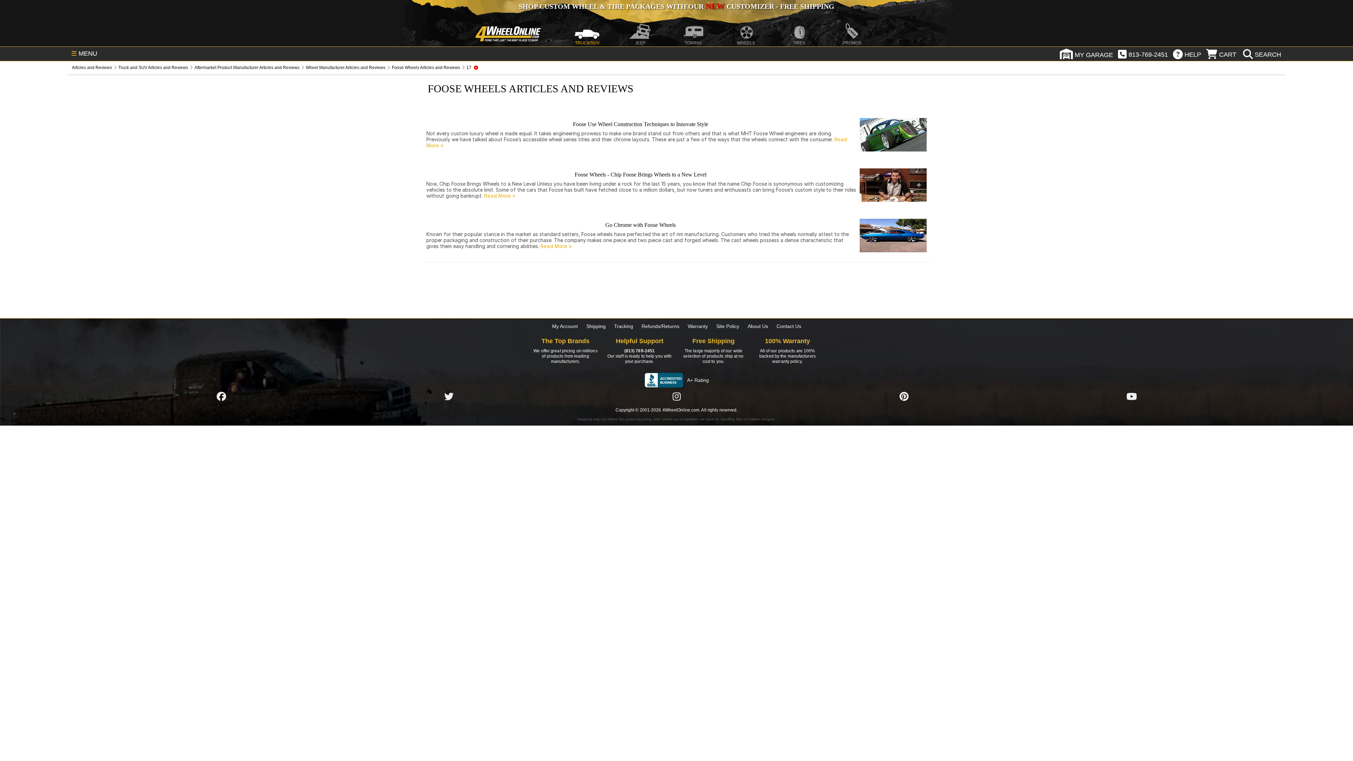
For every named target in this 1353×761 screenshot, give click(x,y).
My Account (565, 326)
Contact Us (789, 326)
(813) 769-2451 (639, 350)
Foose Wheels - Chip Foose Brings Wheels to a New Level (640, 175)
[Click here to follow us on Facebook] (221, 396)
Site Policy (727, 326)
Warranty (698, 326)
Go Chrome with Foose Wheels (640, 225)
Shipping (596, 326)
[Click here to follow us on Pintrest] (904, 396)
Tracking (623, 326)
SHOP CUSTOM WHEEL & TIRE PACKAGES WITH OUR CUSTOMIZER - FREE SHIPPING (676, 6)
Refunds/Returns (660, 326)
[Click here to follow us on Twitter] (449, 396)
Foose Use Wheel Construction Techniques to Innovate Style (640, 124)
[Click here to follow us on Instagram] (676, 396)
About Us (758, 326)
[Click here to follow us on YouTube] (1132, 396)
